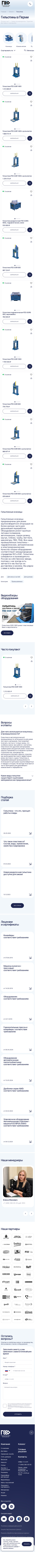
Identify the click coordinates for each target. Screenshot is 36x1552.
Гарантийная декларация (5, 1476)
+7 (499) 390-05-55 (24, 1464)
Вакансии (4, 1459)
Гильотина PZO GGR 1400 (12, 86)
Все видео (7, 633)
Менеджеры (5, 1490)
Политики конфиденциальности (15, 1406)
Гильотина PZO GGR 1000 (12, 359)
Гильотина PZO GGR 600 (12, 267)
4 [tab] (18, 84)
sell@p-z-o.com (23, 1462)
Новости (3, 1462)
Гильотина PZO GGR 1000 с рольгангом (17, 176)
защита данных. (8, 1548)
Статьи (3, 1465)
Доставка (4, 1451)
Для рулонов (28, 577)
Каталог (21, 1444)
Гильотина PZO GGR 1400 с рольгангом (17, 131)
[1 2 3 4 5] (17, 70)
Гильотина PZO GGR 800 (12, 404)
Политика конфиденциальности (11, 1526)
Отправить (18, 1414)
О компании (5, 1448)
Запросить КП (14, 93)
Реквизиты (4, 1472)
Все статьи (17, 905)
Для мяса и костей (14, 577)
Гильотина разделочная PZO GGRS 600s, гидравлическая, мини (15, 222)
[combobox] (7, 1371)
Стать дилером (6, 1457)
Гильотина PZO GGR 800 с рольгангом (17, 494)
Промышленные (17, 581)
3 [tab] (17, 84)
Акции (3, 1492)
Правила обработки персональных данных (15, 1533)
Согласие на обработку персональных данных (16, 1536)
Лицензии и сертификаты (5, 1486)
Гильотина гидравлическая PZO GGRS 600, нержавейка (17, 313)
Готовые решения (22, 1450)
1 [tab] (15, 684)
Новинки (3, 1495)
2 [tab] (16, 684)
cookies (15, 1546)
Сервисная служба (7, 1454)
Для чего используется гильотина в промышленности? (16, 733)
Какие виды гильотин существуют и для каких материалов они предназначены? (16, 778)
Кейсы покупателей (7, 1482)
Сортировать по (7, 50)
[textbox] (5, 1371)
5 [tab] (19, 84)
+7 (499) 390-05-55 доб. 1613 (14, 1203)
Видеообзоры (5, 1480)
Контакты (22, 1457)
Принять (27, 1544)
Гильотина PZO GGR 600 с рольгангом (17, 449)
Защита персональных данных (11, 1529)
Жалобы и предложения (5, 1468)
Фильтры (30, 50)
